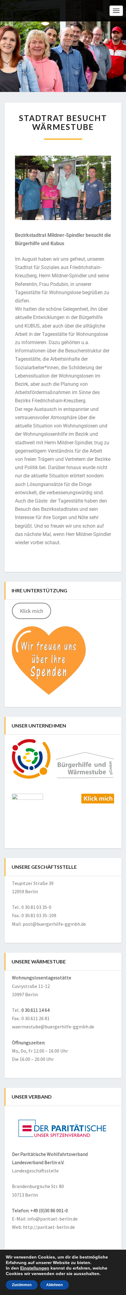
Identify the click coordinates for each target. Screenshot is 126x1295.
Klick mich (31, 610)
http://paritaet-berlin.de (49, 1227)
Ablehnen (54, 1285)
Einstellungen (34, 1268)
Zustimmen (21, 1285)
